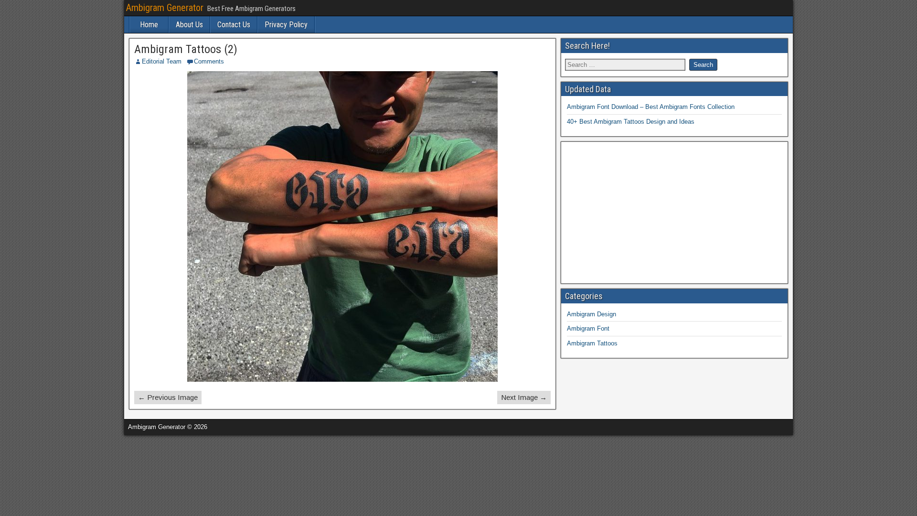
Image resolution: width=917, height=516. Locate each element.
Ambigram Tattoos (592, 343)
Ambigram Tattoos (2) (185, 49)
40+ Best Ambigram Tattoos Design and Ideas (630, 121)
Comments (209, 61)
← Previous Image (168, 397)
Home (149, 24)
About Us (189, 24)
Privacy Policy (286, 24)
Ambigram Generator (164, 7)
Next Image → (524, 397)
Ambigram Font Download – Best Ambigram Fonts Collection (651, 106)
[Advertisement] (674, 213)
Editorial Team (161, 61)
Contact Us (233, 24)
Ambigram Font (588, 328)
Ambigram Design (591, 314)
